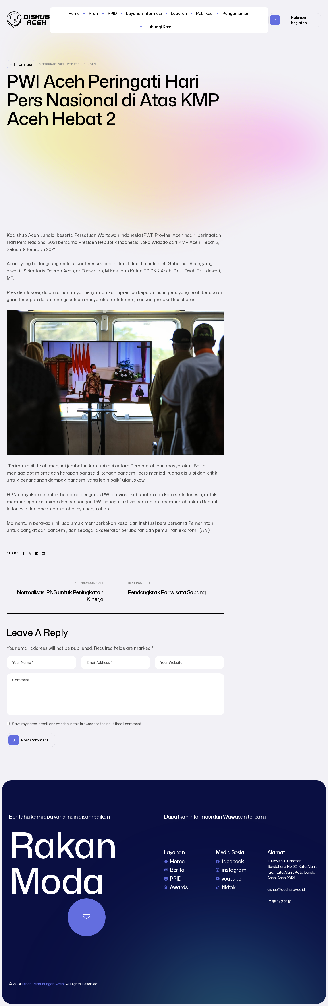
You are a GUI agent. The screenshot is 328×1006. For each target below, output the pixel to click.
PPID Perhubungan (81, 64)
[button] (294, 20)
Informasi (23, 64)
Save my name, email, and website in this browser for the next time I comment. (77, 723)
